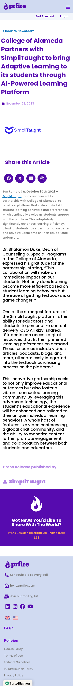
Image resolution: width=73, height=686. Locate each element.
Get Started (44, 16)
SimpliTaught (11, 196)
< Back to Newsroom (18, 31)
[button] (68, 7)
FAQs (9, 627)
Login (64, 16)
